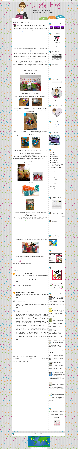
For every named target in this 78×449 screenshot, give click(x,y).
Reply (17, 281)
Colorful (54, 393)
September (54, 162)
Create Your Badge (56, 127)
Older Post (45, 358)
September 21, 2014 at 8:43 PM (27, 292)
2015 (51, 152)
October (54, 160)
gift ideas (25, 264)
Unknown (18, 292)
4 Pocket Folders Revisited (58, 319)
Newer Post (16, 358)
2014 (51, 154)
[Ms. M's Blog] (57, 98)
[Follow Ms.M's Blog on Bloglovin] (56, 82)
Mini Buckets (32, 264)
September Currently (56, 167)
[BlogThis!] (27, 263)
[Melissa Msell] (56, 126)
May (53, 175)
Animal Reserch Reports (57, 372)
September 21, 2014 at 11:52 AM (27, 273)
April (53, 177)
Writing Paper (55, 308)
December (54, 156)
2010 (51, 192)
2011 (51, 190)
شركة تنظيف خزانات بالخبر (38, 325)
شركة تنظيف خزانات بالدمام (30, 314)
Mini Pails (38, 264)
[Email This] (26, 263)
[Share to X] (28, 263)
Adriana (18, 273)
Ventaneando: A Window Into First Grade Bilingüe (27, 279)
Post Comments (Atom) (24, 361)
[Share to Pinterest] (30, 263)
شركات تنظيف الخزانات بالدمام (25, 318)
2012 (51, 188)
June (53, 174)
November (54, 158)
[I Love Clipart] (57, 42)
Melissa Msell (57, 124)
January (54, 183)
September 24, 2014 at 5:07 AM (32, 301)
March (53, 179)
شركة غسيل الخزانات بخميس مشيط (40, 336)
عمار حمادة (18, 311)
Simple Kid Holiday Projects (58, 382)
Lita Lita (18, 285)
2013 (51, 186)
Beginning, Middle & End (57, 362)
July (53, 172)
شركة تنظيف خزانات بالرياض (27, 317)
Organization (44, 264)
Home (30, 358)
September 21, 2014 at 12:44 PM (27, 285)
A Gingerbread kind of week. (58, 340)
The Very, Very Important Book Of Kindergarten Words (58, 299)
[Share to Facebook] (29, 263)
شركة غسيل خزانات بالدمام (38, 328)
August (53, 170)
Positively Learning (20, 301)
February (54, 181)
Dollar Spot (20, 264)
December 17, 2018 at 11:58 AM (27, 311)
